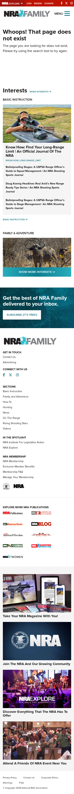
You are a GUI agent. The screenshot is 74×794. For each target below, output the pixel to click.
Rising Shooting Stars (15, 423)
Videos (7, 429)
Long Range (27, 160)
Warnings (8, 782)
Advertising (9, 362)
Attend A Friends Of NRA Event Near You (34, 763)
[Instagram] (71, 3)
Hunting (7, 407)
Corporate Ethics (49, 777)
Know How (12, 160)
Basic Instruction (17, 99)
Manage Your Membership (18, 477)
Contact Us (9, 357)
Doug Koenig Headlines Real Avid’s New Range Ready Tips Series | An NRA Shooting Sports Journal (35, 188)
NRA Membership (13, 461)
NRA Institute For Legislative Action (23, 442)
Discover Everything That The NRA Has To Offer (35, 713)
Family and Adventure (15, 397)
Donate (49, 3)
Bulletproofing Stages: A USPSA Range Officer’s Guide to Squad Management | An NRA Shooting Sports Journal (35, 171)
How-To (7, 402)
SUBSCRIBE (22, 315)
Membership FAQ (13, 472)
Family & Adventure (18, 233)
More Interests (39, 91)
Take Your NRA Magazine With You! (30, 616)
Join (28, 3)
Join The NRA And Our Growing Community (36, 663)
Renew (38, 3)
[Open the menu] (67, 13)
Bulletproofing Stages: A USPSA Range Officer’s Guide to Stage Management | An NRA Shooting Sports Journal (35, 204)
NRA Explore (10, 448)
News (6, 413)
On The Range (11, 418)
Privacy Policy (10, 777)
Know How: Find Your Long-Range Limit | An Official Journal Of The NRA (35, 151)
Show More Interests (45, 272)
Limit (38, 160)
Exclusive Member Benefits (19, 467)
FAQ (21, 782)
